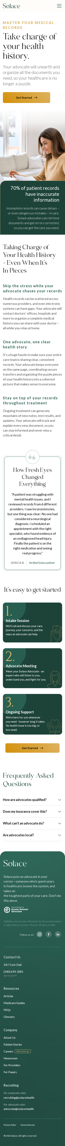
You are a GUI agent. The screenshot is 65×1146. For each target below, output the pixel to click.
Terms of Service (27, 1125)
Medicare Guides (14, 1003)
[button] (58, 5)
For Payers (10, 1072)
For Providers (12, 1065)
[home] (11, 5)
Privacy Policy (10, 1125)
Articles (8, 996)
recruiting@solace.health (19, 1097)
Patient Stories (13, 1044)
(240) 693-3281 (13, 971)
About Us (10, 1037)
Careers (8, 1051)
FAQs (7, 1009)
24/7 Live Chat (13, 964)
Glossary (9, 1016)
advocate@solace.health (19, 1108)
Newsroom (11, 1058)
